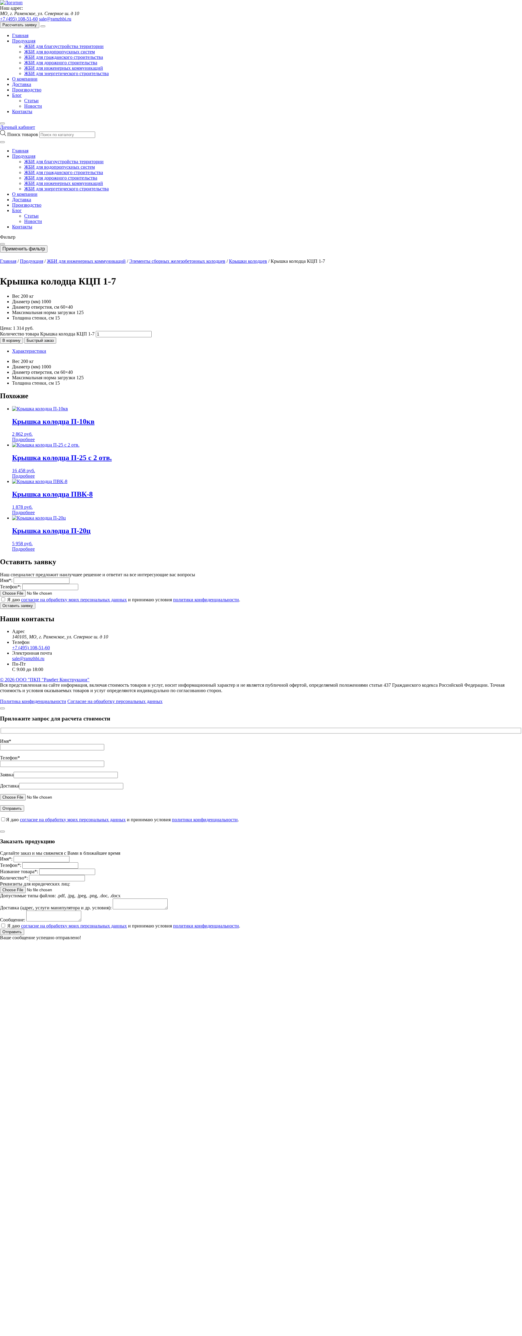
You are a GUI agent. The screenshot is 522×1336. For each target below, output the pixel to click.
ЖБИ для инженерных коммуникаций (63, 68)
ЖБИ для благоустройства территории (64, 46)
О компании (24, 78)
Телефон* (10, 757)
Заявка (7, 774)
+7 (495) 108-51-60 (19, 18)
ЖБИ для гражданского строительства (63, 57)
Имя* (5, 741)
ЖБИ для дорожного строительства (60, 62)
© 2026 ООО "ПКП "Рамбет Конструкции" (44, 679)
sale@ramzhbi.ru (55, 18)
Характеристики (29, 351)
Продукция (23, 40)
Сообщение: (12, 919)
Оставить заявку (17, 605)
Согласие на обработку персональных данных (115, 701)
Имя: (6, 580)
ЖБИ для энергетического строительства (66, 73)
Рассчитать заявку (19, 25)
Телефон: (10, 586)
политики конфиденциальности (206, 599)
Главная (20, 35)
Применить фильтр (23, 248)
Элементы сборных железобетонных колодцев (177, 261)
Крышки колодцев (248, 261)
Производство (26, 89)
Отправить (12, 932)
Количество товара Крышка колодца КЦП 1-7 (47, 333)
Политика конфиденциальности (33, 701)
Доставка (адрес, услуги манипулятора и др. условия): (55, 907)
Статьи (31, 100)
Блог (17, 95)
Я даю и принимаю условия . (123, 599)
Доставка (21, 84)
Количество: (14, 877)
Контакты (22, 111)
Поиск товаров (23, 134)
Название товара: (19, 871)
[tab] (267, 351)
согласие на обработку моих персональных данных (74, 599)
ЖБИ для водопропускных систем (59, 51)
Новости (33, 106)
